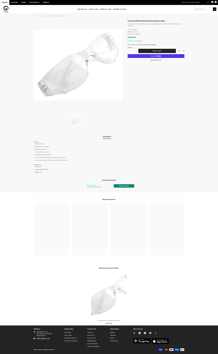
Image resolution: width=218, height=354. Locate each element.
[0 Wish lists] (211, 2)
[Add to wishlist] (179, 51)
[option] (78, 65)
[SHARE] (182, 51)
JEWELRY (46, 2)
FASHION (5, 2)
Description (107, 137)
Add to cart (157, 51)
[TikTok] (145, 333)
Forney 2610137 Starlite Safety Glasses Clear (109, 320)
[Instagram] (140, 333)
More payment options (156, 60)
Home (35, 16)
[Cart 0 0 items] (214, 2)
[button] (132, 41)
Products (40, 16)
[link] (51, 253)
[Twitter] (156, 333)
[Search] (204, 9)
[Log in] (208, 2)
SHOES (23, 2)
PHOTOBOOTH (34, 2)
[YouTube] (150, 333)
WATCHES (14, 2)
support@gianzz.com (43, 338)
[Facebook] (134, 333)
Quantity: (130, 47)
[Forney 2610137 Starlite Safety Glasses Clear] (109, 295)
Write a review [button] (124, 186)
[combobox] (203, 9)
